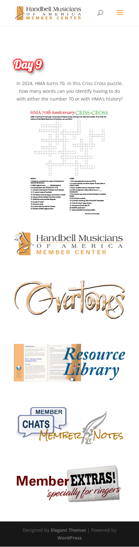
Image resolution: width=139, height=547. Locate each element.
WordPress (70, 538)
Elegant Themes (68, 530)
